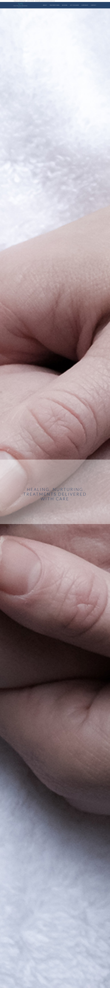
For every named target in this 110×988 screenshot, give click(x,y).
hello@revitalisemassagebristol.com (45, 1)
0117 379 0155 (31, 1)
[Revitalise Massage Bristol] (20, 5)
